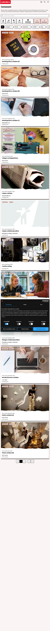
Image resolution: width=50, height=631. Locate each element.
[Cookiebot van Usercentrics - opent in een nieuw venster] (43, 301)
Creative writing (7, 266)
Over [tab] (41, 304)
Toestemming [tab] (9, 304)
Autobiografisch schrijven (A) (11, 61)
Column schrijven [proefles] (10, 231)
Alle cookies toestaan (40, 329)
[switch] (19, 324)
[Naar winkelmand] (41, 1)
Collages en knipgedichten (10, 158)
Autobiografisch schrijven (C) (11, 120)
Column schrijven (7, 193)
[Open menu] (48, 1)
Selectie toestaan (25, 329)
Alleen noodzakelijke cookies (9, 329)
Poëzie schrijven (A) (8, 415)
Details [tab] (25, 304)
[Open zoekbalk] (44, 1)
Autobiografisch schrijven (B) (11, 91)
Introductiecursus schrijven (10, 377)
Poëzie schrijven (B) (8, 453)
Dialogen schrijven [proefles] (10, 340)
